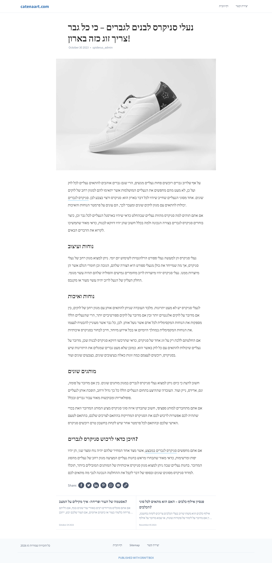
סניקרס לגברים (78, 197)
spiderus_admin (103, 47)
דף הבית (223, 6)
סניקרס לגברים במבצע (161, 450)
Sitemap (135, 545)
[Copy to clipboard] (126, 485)
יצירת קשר (242, 6)
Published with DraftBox (136, 558)
